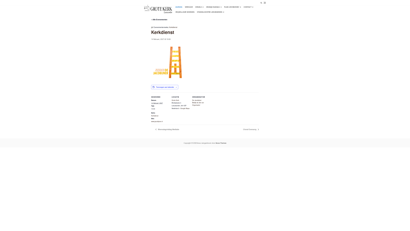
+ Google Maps (184, 108)
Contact (248, 7)
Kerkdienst (154, 116)
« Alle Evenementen (159, 19)
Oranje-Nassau (213, 7)
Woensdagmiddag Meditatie (168, 129)
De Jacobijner (196, 100)
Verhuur (189, 7)
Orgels (198, 7)
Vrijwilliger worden (185, 12)
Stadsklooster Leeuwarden (209, 12)
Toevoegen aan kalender (165, 87)
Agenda (178, 7)
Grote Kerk (175, 100)
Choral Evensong (250, 129)
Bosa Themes (221, 143)
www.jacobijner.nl (157, 121)
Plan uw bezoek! (231, 7)
